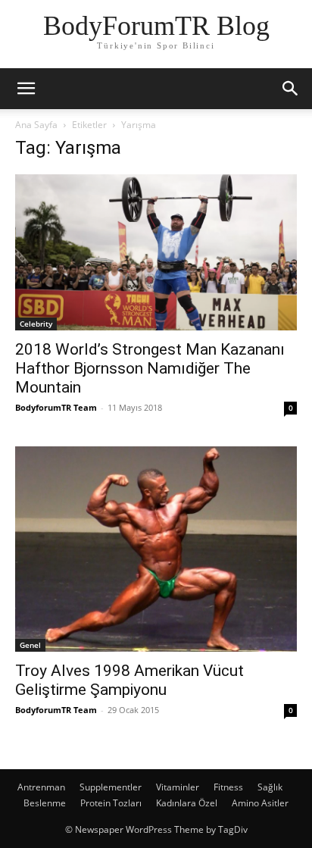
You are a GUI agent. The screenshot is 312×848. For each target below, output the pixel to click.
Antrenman (41, 787)
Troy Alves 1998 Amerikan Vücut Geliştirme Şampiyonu (129, 680)
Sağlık (269, 787)
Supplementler (111, 787)
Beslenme (44, 802)
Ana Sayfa (36, 124)
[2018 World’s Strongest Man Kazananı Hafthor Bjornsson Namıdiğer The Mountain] (156, 252)
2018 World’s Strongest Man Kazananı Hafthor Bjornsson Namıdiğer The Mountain (150, 368)
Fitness (228, 787)
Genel (30, 645)
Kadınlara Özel (186, 802)
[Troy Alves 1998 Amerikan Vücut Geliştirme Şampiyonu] (156, 549)
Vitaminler (177, 787)
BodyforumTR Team (56, 407)
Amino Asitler (260, 802)
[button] (26, 88)
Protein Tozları (111, 802)
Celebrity (36, 323)
